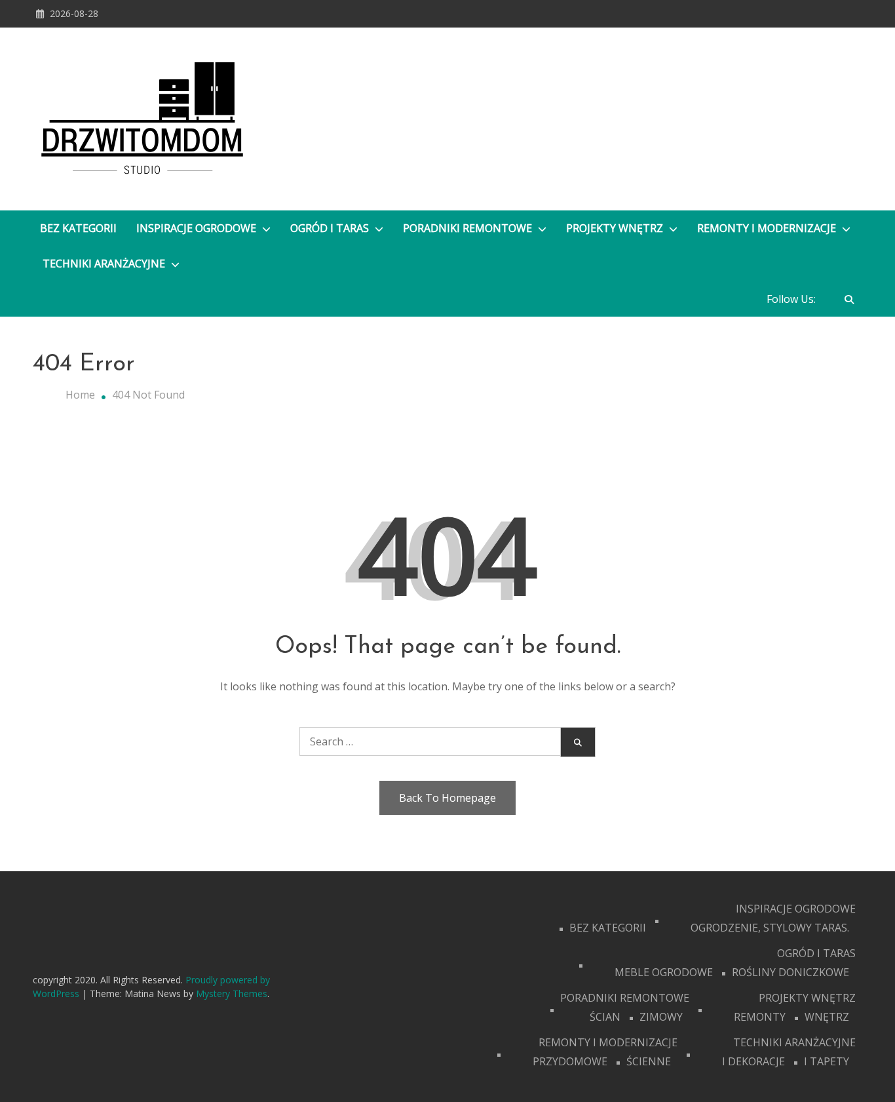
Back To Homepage (447, 798)
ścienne (648, 1061)
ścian (605, 1017)
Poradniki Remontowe (469, 228)
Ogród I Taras (330, 228)
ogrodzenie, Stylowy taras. (770, 927)
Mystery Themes (231, 993)
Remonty (760, 1017)
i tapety (826, 1061)
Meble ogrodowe (664, 972)
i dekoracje (753, 1061)
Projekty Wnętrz (616, 228)
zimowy (661, 1017)
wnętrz (827, 1017)
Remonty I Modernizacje (768, 228)
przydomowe (570, 1061)
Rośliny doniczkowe (790, 972)
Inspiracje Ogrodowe (197, 228)
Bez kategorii (78, 228)
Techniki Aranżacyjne (105, 263)
